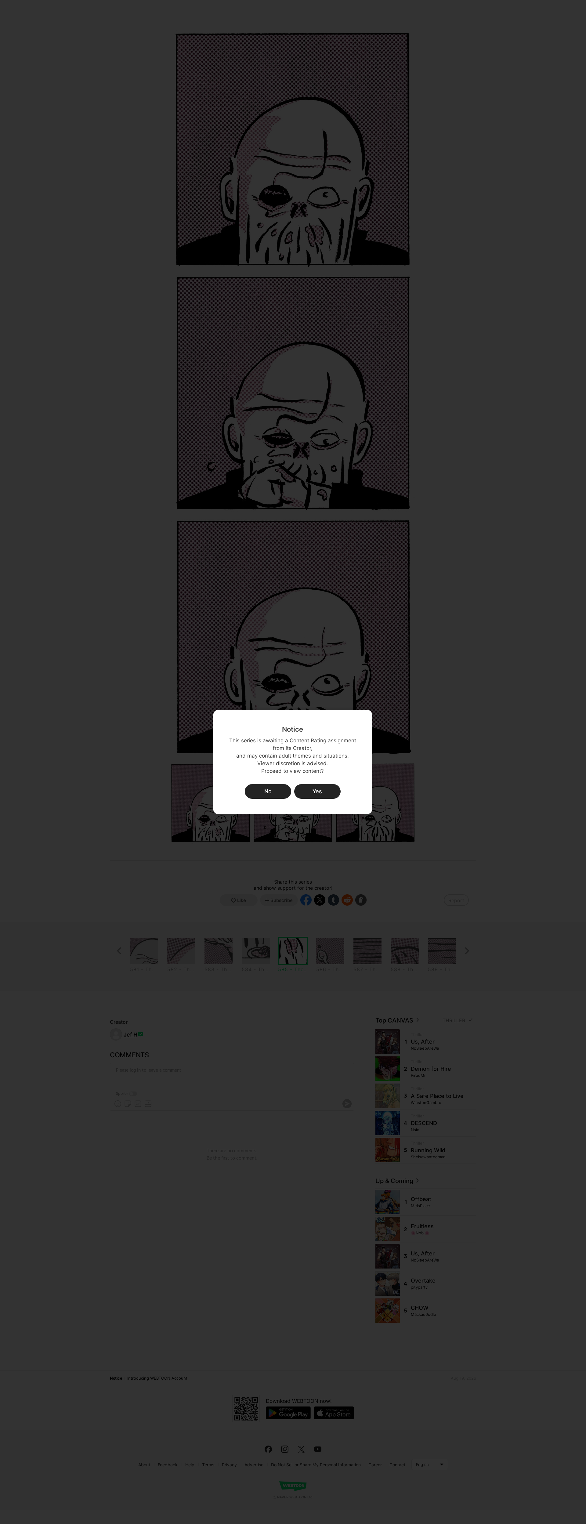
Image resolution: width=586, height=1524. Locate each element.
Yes (317, 791)
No (268, 791)
